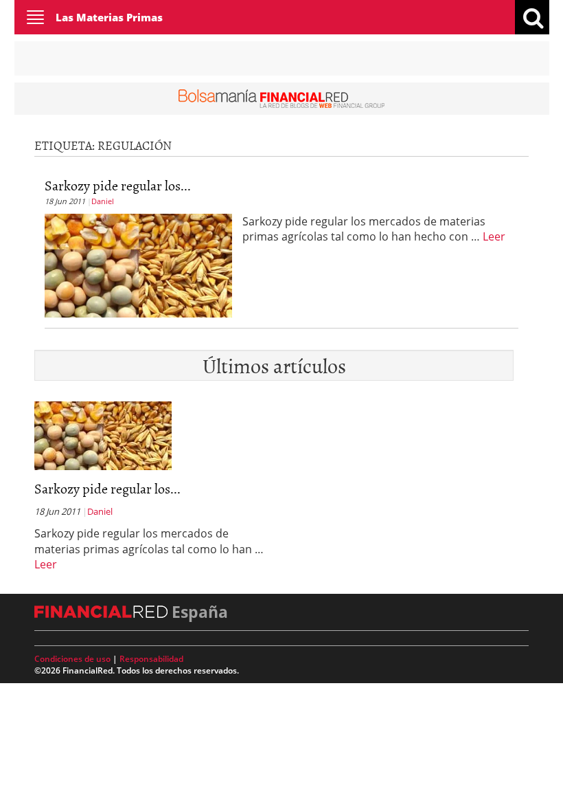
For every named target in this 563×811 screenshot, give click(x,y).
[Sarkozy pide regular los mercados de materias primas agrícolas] (138, 263)
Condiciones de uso (72, 659)
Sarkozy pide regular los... (118, 185)
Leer (494, 236)
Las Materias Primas (109, 17)
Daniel (102, 201)
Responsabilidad (151, 659)
